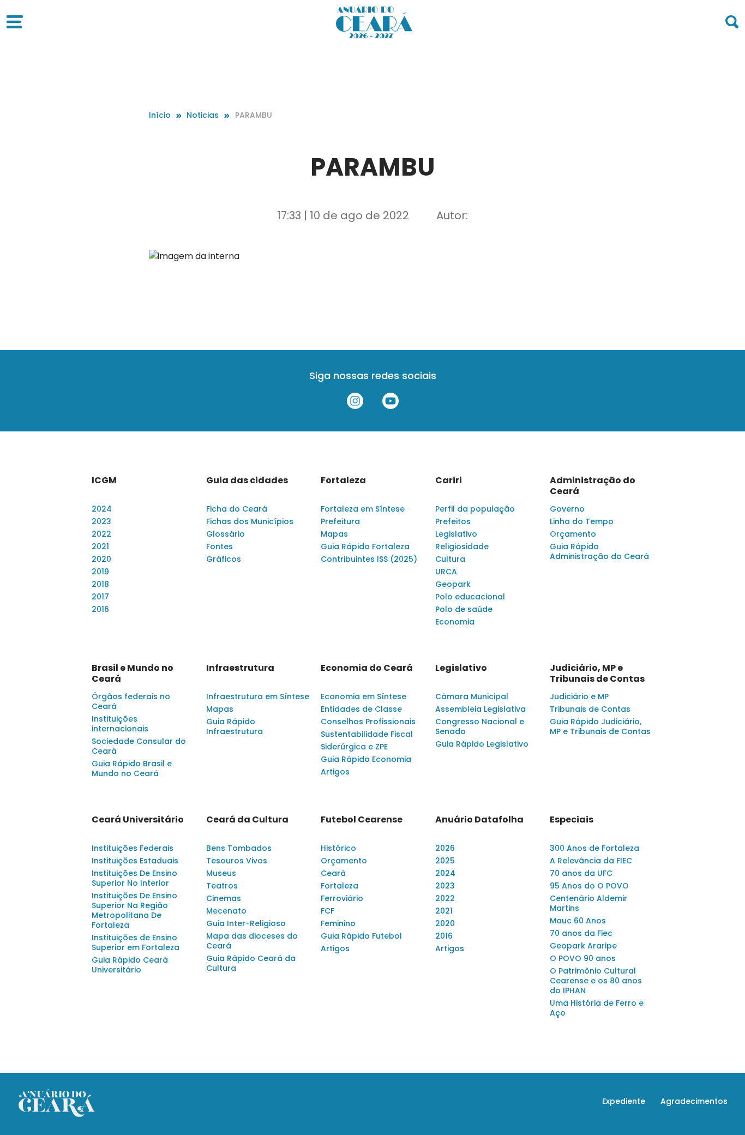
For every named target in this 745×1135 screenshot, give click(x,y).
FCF (327, 911)
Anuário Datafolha (479, 819)
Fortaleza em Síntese (363, 509)
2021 (100, 546)
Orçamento (573, 534)
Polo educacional (470, 597)
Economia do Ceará (367, 668)
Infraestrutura (240, 668)
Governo (567, 509)
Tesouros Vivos (236, 861)
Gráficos (223, 559)
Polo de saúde (463, 609)
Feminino (338, 923)
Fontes (219, 546)
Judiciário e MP (579, 696)
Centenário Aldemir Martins (588, 903)
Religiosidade (462, 546)
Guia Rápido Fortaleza (365, 546)
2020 (101, 559)
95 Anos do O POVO (589, 886)
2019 (100, 571)
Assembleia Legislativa (480, 709)
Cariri (448, 480)
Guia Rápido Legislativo (481, 744)
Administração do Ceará (592, 486)
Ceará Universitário (138, 819)
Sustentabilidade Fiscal (367, 734)
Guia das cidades (247, 480)
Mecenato (226, 911)
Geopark (453, 584)
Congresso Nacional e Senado (479, 726)
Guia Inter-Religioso (246, 923)
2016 (100, 609)
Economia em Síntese (363, 696)
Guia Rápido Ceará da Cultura (251, 963)
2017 (100, 597)
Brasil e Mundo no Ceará (132, 673)
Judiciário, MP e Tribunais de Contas (597, 673)
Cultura (450, 559)
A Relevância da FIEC (591, 861)
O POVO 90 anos (583, 958)
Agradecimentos (694, 1101)
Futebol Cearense (361, 819)
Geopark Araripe (583, 946)
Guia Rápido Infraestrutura (234, 726)
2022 (101, 534)
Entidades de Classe (361, 709)
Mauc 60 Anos (578, 921)
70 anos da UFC (581, 873)
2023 (101, 521)
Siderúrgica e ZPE (354, 747)
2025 (445, 861)
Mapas (334, 534)
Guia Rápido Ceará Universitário (130, 965)
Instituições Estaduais (135, 861)
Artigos (335, 772)
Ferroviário (342, 898)
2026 (445, 848)
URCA (446, 571)
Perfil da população (475, 509)
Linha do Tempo (582, 521)
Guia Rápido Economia (366, 759)
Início (160, 115)
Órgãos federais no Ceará (131, 701)
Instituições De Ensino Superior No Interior (134, 878)
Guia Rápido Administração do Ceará (599, 551)
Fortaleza (343, 480)
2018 (100, 584)
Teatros (222, 886)
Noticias (203, 115)
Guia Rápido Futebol (361, 936)
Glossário (225, 534)
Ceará (333, 873)
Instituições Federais (132, 848)
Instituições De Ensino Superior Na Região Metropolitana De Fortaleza (134, 910)
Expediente (623, 1101)
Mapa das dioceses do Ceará (252, 941)
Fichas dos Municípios (249, 521)
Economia (454, 622)
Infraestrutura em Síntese (257, 696)
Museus (221, 873)
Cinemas (223, 898)
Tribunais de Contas (590, 709)
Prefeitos (453, 521)
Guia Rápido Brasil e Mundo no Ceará (132, 768)
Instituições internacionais (120, 724)
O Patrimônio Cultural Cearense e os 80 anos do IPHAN (596, 980)
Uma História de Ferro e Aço (597, 1008)
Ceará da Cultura (247, 819)
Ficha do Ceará (236, 509)
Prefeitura (340, 521)
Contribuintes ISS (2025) (369, 559)
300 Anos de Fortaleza (594, 848)
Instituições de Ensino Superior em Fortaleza (135, 942)
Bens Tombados (239, 848)
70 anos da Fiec (581, 933)
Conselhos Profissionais (368, 721)
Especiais (571, 819)
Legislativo (456, 534)
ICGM (104, 480)
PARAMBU (253, 115)
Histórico (338, 848)
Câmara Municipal (471, 696)
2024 (102, 509)
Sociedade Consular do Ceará (139, 746)
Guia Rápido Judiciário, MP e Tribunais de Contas (600, 726)
